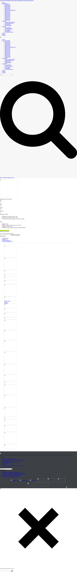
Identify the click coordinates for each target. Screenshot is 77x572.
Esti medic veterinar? (9, 28)
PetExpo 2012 (7, 16)
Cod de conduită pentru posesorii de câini (10, 462)
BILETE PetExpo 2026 (4, 230)
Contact (4, 464)
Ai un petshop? (8, 29)
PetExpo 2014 (7, 14)
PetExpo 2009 (7, 20)
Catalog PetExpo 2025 (9, 23)
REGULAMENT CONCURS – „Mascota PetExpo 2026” (14, 460)
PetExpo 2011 (7, 17)
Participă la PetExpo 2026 (10, 22)
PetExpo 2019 (7, 9)
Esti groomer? (7, 30)
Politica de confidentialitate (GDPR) (9, 459)
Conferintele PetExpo (9, 31)
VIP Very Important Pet (6, 241)
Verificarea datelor (6, 461)
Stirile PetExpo (8, 24)
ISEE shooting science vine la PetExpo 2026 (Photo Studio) (13, 473)
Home (3, 2)
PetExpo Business (5, 240)
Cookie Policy (5, 463)
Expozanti (4, 21)
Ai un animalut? (8, 27)
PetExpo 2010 (7, 18)
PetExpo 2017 (7, 11)
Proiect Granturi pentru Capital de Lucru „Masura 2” (13, 465)
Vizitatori (4, 26)
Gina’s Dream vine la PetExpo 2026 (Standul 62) (11, 475)
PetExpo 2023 (7, 8)
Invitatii (3, 34)
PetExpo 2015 (7, 13)
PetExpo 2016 (7, 12)
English (3, 35)
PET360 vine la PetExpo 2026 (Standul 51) (10, 476)
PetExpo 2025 (7, 5)
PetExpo (4, 239)
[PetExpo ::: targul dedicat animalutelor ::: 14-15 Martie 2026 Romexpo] (17, 0)
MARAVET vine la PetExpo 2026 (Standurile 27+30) (12, 474)
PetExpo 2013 (7, 15)
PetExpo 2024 (7, 6)
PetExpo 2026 (7, 4)
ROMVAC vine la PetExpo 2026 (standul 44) (11, 472)
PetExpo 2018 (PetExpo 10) (10, 10)
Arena (3, 33)
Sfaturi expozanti (8, 25)
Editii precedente (5, 3)
